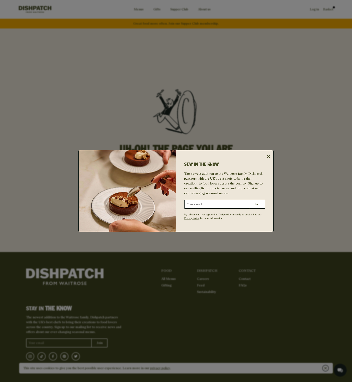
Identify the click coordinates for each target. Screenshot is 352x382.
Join (257, 204)
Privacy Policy (191, 218)
